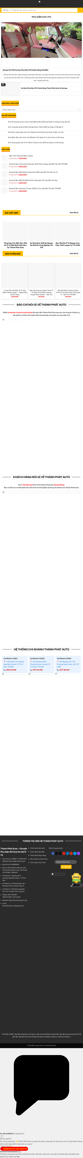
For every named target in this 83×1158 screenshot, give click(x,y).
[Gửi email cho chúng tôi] (60, 853)
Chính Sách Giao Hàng (38, 855)
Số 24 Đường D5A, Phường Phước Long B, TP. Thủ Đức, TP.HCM (40, 664)
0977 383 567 (64, 670)
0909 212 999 (11, 670)
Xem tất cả (74, 213)
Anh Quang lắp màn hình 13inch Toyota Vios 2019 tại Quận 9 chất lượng (35, 143)
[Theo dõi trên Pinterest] (64, 853)
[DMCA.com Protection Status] (76, 878)
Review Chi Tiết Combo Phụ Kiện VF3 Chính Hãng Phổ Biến (25, 70)
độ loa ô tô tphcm (65, 1037)
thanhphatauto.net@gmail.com (13, 906)
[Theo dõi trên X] (56, 853)
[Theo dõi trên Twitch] (78, 853)
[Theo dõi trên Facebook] (53, 853)
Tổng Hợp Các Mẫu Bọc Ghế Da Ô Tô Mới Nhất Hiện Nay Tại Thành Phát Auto (15, 245)
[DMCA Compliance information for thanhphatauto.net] (76, 885)
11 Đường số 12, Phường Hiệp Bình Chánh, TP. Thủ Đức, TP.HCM (14, 664)
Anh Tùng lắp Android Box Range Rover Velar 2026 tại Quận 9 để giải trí (35, 127)
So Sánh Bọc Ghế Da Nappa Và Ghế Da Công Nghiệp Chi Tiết (41, 245)
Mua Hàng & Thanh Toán (39, 859)
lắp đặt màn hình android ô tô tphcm (31, 1037)
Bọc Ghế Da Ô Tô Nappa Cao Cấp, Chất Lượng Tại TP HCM (67, 244)
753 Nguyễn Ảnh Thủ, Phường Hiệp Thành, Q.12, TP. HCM (68, 664)
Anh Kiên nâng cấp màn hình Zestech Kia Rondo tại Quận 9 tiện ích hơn (36, 132)
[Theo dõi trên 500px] (75, 853)
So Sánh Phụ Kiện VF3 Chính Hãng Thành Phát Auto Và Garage (44, 88)
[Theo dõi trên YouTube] (71, 853)
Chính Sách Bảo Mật (37, 852)
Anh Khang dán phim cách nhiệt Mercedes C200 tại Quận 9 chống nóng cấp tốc (39, 122)
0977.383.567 (12, 895)
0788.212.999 (7, 897)
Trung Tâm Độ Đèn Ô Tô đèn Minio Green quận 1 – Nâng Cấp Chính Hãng (15, 292)
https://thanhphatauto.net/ (18, 900)
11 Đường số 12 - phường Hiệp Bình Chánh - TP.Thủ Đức (14, 878)
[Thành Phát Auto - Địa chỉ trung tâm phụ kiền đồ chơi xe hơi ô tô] (41, 4)
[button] (3, 3)
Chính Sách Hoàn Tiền (38, 862)
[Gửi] (79, 10)
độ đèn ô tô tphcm (51, 1037)
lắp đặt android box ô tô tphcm (25, 1034)
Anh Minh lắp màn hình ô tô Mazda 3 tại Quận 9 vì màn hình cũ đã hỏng (36, 137)
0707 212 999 (38, 670)
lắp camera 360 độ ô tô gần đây (48, 1034)
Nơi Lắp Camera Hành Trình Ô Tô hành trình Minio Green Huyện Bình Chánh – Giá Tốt (41, 292)
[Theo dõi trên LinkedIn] (67, 853)
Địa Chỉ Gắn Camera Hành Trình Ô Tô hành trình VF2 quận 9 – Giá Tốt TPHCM (68, 292)
